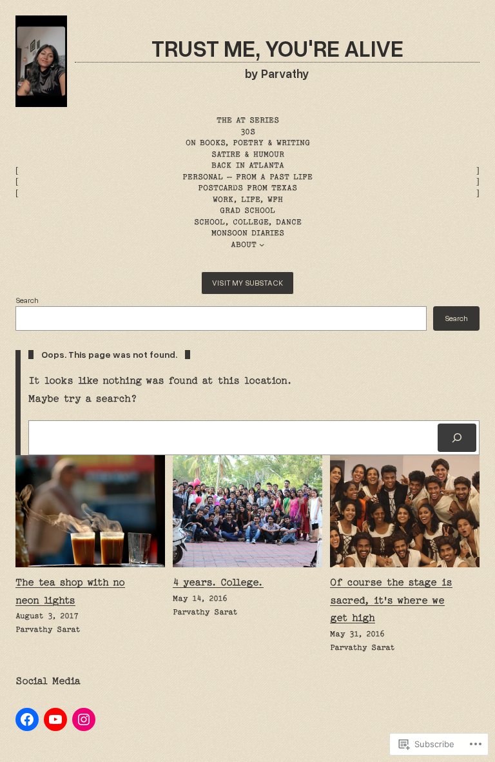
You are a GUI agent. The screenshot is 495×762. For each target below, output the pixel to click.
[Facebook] (27, 719)
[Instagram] (83, 719)
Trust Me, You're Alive (277, 48)
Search (27, 300)
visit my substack (247, 283)
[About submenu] (261, 244)
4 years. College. (218, 582)
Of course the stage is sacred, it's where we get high (391, 600)
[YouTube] (55, 719)
